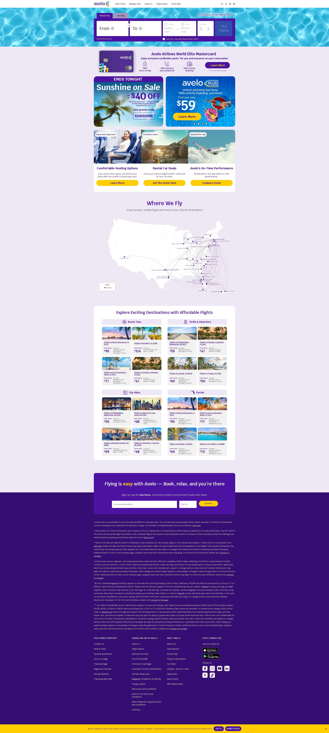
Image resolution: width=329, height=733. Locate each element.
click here (196, 525)
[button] (113, 28)
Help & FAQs (100, 649)
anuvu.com (148, 537)
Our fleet (171, 664)
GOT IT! (219, 729)
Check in (136, 644)
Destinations (173, 649)
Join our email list (210, 644)
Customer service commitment (146, 669)
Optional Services (104, 39)
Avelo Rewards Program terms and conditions (146, 703)
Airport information (176, 659)
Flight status (138, 649)
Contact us (99, 644)
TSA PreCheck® (139, 659)
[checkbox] (164, 39)
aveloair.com (107, 612)
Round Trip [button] (105, 16)
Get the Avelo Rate (164, 183)
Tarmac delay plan (141, 674)
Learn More (117, 183)
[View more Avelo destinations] (164, 257)
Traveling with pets (103, 679)
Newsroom (172, 674)
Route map (172, 654)
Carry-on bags (101, 659)
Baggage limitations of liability (146, 679)
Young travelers (101, 674)
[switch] (129, 25)
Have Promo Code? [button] (190, 39)
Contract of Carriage (159, 600)
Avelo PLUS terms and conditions (142, 695)
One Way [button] (121, 16)
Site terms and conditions (144, 689)
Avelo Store (172, 679)
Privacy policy (138, 684)
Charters (136, 709)
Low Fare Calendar (173, 39)
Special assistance (103, 654)
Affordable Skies (175, 684)
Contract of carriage (141, 664)
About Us (171, 644)
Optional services (140, 654)
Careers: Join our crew (178, 669)
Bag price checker (103, 669)
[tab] (194, 124)
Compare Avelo (211, 183)
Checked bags (100, 664)
